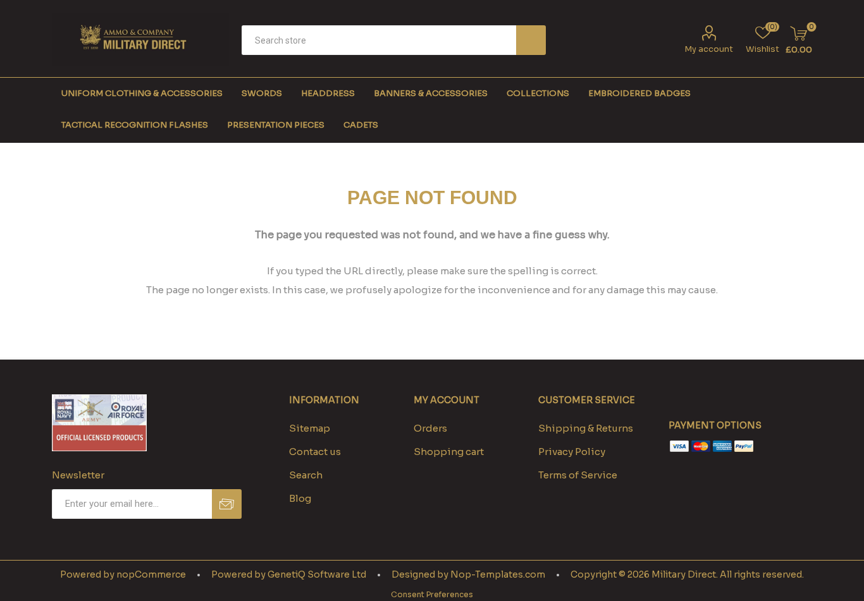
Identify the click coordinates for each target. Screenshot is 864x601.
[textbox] (379, 40)
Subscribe (227, 504)
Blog (300, 498)
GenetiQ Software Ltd (317, 574)
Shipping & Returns (585, 428)
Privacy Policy (571, 452)
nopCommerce (151, 574)
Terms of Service (577, 475)
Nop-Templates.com (497, 574)
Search (531, 40)
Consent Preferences (432, 594)
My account (708, 49)
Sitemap (309, 428)
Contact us (315, 452)
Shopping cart (449, 452)
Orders (430, 428)
